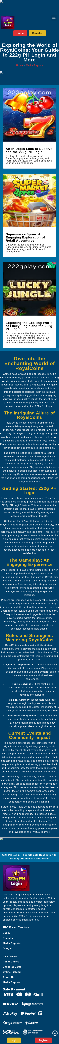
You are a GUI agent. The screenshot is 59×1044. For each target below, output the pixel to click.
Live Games (10, 956)
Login (6, 933)
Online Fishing (12, 972)
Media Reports (34, 65)
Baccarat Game (12, 967)
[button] (54, 18)
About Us (8, 977)
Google (7, 948)
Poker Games (11, 961)
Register (8, 938)
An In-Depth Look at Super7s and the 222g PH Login (29, 150)
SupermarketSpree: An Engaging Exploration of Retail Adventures (25, 237)
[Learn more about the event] (29, 7)
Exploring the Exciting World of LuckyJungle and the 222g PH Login (29, 326)
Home (19, 65)
